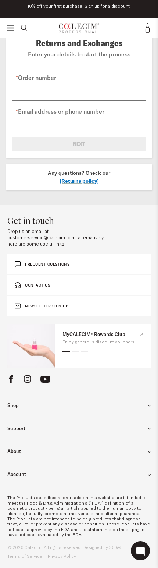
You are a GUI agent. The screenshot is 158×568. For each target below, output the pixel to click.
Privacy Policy (62, 556)
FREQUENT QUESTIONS (47, 264)
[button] (66, 351)
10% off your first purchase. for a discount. (79, 6)
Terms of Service (24, 556)
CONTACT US (37, 285)
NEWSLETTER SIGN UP (46, 306)
